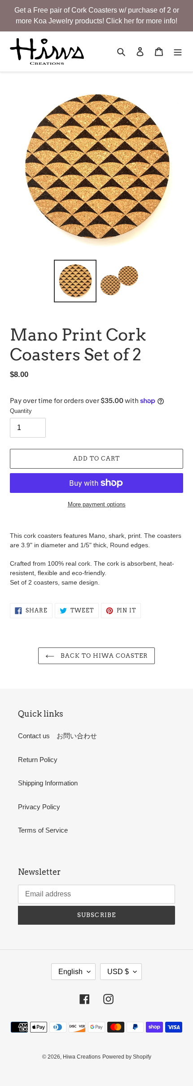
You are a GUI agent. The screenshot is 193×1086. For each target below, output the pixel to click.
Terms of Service (43, 830)
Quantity (21, 411)
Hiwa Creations (82, 1057)
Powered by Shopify (126, 1057)
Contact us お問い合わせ (57, 736)
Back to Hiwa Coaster (103, 655)
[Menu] (177, 51)
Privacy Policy (39, 807)
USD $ (118, 971)
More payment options (97, 504)
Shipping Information (48, 783)
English (70, 971)
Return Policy (37, 759)
